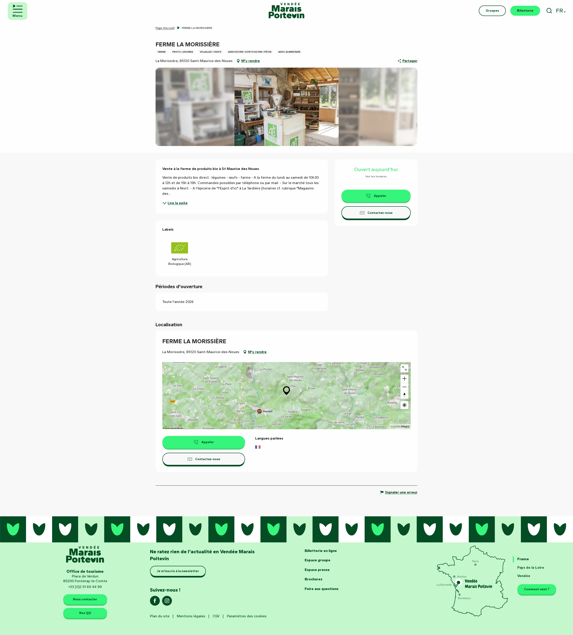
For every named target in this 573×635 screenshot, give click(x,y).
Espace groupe (317, 560)
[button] (549, 10)
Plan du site (159, 616)
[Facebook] (155, 602)
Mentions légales (191, 616)
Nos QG (85, 613)
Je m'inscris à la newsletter (178, 571)
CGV (216, 616)
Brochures (313, 579)
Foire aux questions (321, 589)
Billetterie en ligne (321, 551)
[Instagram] (167, 602)
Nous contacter (85, 599)
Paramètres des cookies (247, 616)
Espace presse (317, 570)
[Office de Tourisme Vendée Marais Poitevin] (286, 10)
